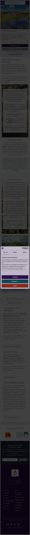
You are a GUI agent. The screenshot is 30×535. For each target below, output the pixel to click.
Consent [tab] (5, 252)
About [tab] (24, 252)
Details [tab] (15, 252)
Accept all (15, 277)
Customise (14, 281)
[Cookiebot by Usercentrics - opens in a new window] (22, 248)
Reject (15, 285)
